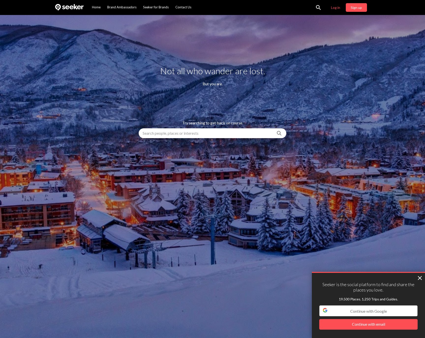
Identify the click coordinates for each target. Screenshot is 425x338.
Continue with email (368, 324)
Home (96, 7)
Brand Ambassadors (122, 7)
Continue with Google (368, 311)
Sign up (356, 7)
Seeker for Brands (156, 7)
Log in (335, 7)
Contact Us (183, 7)
